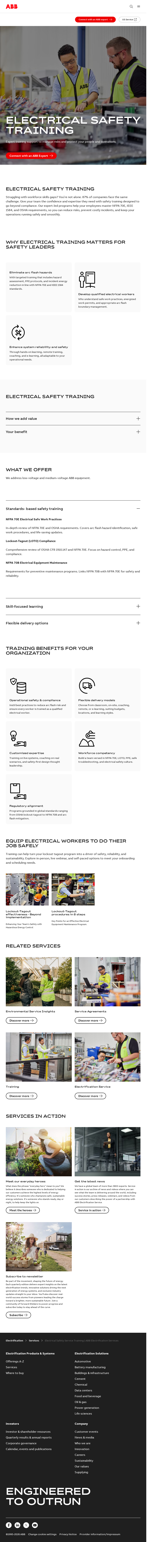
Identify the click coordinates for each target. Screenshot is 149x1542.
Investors (12, 1423)
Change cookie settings (42, 1534)
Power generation (87, 1407)
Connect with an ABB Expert (28, 155)
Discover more (19, 1020)
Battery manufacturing (90, 1367)
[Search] (131, 6)
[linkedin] (17, 1525)
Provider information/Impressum (100, 1534)
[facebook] (9, 1525)
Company (81, 1423)
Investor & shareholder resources (28, 1431)
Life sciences (83, 1413)
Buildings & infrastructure (92, 1373)
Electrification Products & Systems (30, 1353)
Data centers (83, 1390)
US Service (127, 19)
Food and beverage (88, 1396)
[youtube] (35, 1525)
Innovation (82, 1449)
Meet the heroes (20, 1210)
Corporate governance (21, 1443)
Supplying (81, 1472)
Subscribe (16, 1315)
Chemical (81, 1384)
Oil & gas (80, 1402)
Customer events (86, 1431)
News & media (84, 1437)
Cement (80, 1379)
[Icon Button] (138, 508)
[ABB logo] (11, 6)
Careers (80, 1455)
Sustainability (84, 1460)
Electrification (14, 1340)
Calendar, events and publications (29, 1449)
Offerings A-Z (15, 1361)
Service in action (89, 1210)
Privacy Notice (68, 1534)
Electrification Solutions (91, 1353)
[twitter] (26, 1525)
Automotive (83, 1361)
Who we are (82, 1443)
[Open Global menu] (138, 6)
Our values (82, 1466)
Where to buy (15, 1373)
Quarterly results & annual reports (29, 1437)
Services (34, 1340)
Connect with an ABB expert (93, 19)
